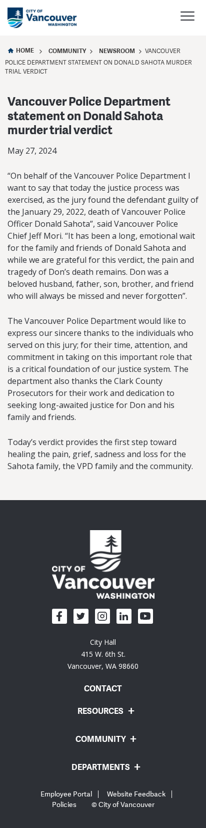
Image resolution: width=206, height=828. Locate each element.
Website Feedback (136, 794)
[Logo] (103, 564)
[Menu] (187, 17)
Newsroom (117, 51)
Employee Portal (66, 794)
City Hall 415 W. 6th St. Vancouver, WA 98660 (103, 654)
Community (67, 51)
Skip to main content (46, 86)
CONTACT (103, 688)
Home (25, 50)
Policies (64, 804)
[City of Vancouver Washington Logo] (42, 18)
